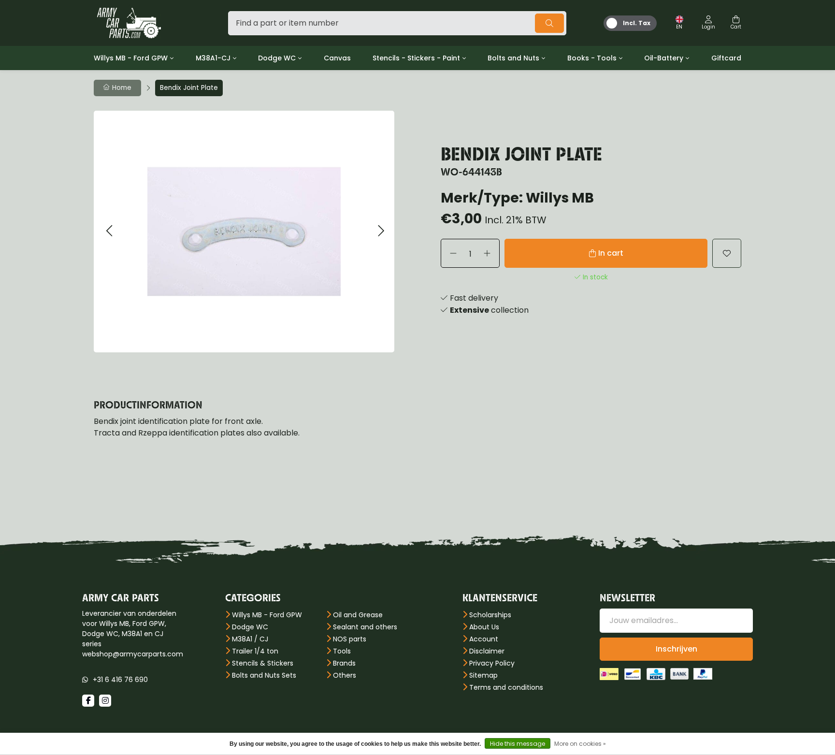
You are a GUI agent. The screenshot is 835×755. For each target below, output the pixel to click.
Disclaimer (486, 651)
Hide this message (517, 744)
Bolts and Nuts (513, 58)
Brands (344, 663)
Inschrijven (676, 648)
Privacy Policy (492, 663)
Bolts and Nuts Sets (264, 675)
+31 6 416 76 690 (120, 679)
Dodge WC (277, 58)
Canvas (337, 58)
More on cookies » (580, 744)
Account (483, 639)
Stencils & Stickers (262, 663)
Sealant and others (365, 627)
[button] (109, 231)
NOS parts (349, 639)
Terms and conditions (506, 687)
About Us (484, 627)
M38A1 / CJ (250, 639)
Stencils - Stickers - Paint (416, 58)
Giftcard (726, 58)
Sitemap (483, 675)
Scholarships (490, 615)
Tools (342, 651)
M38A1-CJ (213, 58)
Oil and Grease (358, 615)
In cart (610, 253)
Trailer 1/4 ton (255, 651)
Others (344, 675)
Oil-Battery (663, 58)
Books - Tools (592, 58)
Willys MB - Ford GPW (131, 58)
